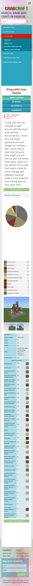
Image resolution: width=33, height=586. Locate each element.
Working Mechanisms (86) (12, 62)
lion (23, 348)
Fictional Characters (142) (12, 46)
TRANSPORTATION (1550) (11, 58)
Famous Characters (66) (12, 49)
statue (19, 348)
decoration (20, 351)
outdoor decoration (20, 354)
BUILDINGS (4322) (8, 27)
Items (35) (7, 40)
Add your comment (16, 521)
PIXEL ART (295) (8, 53)
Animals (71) (8, 43)
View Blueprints (16, 190)
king (23, 350)
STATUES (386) (8, 36)
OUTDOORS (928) (8, 32)
